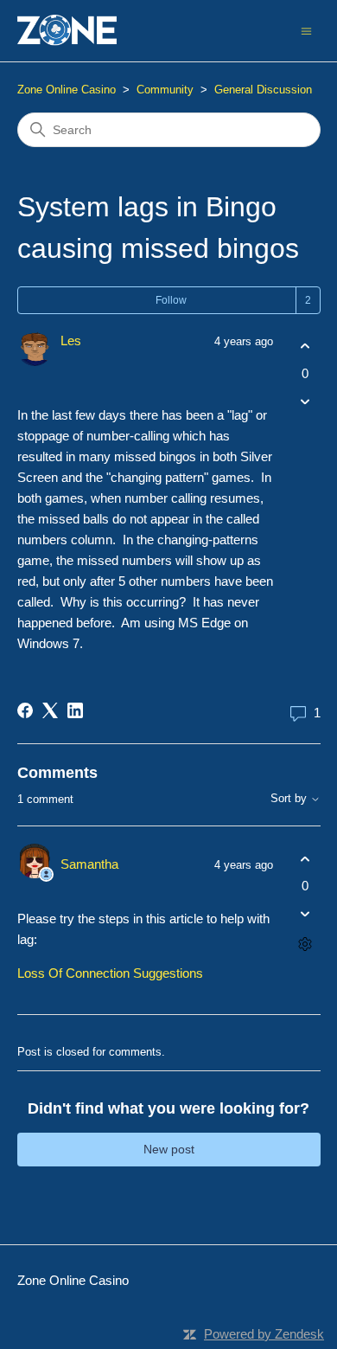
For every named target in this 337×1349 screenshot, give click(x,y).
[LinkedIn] (75, 710)
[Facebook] (25, 710)
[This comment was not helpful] (305, 914)
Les (70, 340)
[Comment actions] (305, 944)
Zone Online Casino (66, 89)
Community (165, 89)
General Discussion (263, 89)
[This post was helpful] (305, 346)
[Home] (67, 31)
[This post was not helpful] (305, 401)
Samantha (89, 864)
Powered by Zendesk (264, 1334)
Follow (171, 300)
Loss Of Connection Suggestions (110, 973)
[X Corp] (50, 710)
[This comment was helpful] (305, 859)
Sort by (290, 799)
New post (168, 1149)
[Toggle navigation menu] (306, 29)
